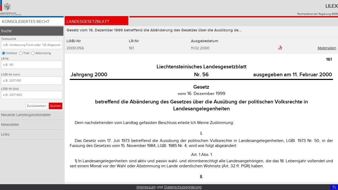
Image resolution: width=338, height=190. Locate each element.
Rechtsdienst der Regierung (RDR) (317, 14)
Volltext (11, 53)
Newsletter (10, 124)
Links (5, 134)
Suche (6, 31)
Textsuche (8, 39)
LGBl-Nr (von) (10, 75)
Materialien (327, 48)
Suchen (55, 106)
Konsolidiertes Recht (26, 21)
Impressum (146, 187)
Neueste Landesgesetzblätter (26, 115)
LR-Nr (5, 59)
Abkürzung (43, 53)
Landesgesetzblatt (88, 21)
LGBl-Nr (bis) (10, 89)
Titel (26, 53)
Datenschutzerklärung (183, 187)
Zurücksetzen (36, 106)
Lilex (332, 6)
